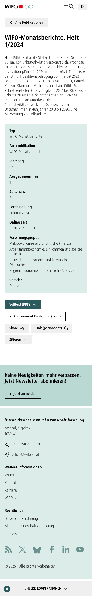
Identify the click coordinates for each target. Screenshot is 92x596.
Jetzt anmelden (24, 393)
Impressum (13, 533)
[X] (22, 550)
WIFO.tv (11, 497)
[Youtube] (80, 550)
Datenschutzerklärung (21, 518)
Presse (9, 475)
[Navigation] (69, 6)
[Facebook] (51, 550)
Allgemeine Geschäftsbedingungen (31, 526)
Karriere (11, 490)
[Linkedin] (65, 550)
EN (82, 6)
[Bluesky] (37, 549)
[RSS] (8, 550)
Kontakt (10, 482)
